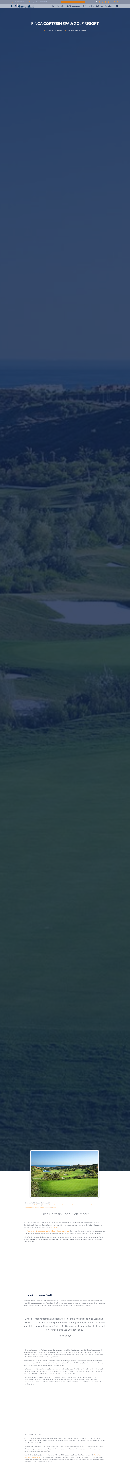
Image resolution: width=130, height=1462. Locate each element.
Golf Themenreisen (87, 6)
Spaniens (54, 1227)
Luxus (83, 1205)
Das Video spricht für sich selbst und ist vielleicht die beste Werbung (46, 1231)
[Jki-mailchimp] (96, 2)
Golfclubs (70, 30)
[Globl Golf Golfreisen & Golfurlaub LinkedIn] (111, 2)
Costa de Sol (45, 1205)
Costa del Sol (52, 1205)
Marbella (37, 1207)
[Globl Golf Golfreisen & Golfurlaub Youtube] (108, 2)
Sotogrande (48, 1207)
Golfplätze (108, 6)
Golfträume (99, 6)
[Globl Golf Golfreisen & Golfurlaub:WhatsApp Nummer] (105, 2)
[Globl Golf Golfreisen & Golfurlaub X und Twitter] (114, 2)
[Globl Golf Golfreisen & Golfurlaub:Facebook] (99, 2)
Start (53, 6)
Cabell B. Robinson (36, 1205)
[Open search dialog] (116, 6)
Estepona (59, 1205)
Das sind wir (61, 6)
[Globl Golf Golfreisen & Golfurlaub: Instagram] (102, 2)
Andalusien (28, 1205)
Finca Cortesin (66, 1205)
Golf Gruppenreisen (73, 6)
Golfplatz (79, 1205)
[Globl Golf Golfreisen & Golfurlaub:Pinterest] (117, 2)
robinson (42, 1207)
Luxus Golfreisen (80, 30)
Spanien (54, 1207)
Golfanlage (73, 1205)
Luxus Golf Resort (90, 1205)
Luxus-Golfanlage (29, 1207)
